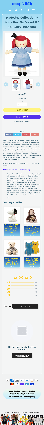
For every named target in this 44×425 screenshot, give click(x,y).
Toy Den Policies (27, 394)
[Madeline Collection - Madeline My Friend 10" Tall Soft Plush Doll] (16, 84)
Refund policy (29, 396)
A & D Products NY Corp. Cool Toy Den (21, 413)
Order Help (14, 394)
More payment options (22, 122)
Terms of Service (15, 396)
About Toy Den (14, 391)
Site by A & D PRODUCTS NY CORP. (22, 417)
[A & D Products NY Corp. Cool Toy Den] (22, 4)
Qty (22, 101)
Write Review (25, 306)
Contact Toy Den (28, 391)
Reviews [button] (7, 306)
